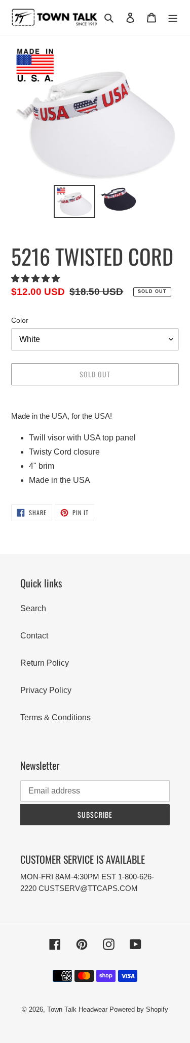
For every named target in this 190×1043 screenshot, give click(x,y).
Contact (34, 635)
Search (33, 608)
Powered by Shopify (138, 1009)
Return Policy (44, 663)
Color (19, 320)
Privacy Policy (45, 690)
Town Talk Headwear (77, 1009)
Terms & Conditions (55, 717)
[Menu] (172, 18)
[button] (36, 278)
